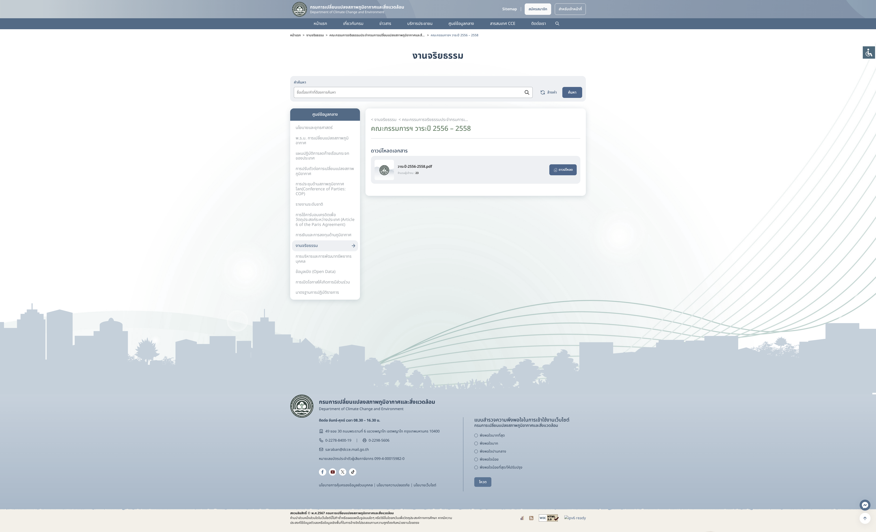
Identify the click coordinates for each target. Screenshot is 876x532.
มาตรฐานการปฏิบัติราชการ (317, 292)
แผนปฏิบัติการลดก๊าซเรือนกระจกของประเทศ (322, 156)
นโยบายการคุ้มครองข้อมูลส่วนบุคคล (346, 485)
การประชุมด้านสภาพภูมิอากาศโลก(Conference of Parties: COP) (321, 189)
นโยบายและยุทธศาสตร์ (314, 128)
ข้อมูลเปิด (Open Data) (315, 272)
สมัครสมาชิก (538, 9)
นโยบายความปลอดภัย (393, 485)
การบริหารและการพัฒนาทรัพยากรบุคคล (324, 259)
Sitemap (509, 9)
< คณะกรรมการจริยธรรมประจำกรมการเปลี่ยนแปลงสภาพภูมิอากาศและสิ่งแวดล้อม (433, 120)
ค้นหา (572, 92)
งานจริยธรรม (307, 246)
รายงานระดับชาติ (309, 204)
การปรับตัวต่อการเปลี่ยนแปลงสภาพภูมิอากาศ (325, 171)
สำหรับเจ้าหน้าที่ (570, 9)
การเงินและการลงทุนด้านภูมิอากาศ (323, 235)
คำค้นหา (300, 82)
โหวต (483, 482)
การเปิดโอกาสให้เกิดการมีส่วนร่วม (323, 282)
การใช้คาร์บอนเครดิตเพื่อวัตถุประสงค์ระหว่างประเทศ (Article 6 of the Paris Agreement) (325, 220)
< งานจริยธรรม (383, 120)
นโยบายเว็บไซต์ (425, 485)
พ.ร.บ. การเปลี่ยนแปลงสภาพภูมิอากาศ (322, 140)
